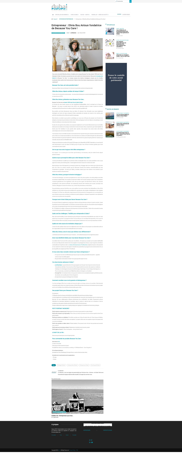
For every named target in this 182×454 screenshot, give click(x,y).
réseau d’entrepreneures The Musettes (78, 244)
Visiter (67, 435)
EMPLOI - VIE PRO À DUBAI (121, 53)
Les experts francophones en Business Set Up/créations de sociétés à (121, 44)
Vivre (61, 435)
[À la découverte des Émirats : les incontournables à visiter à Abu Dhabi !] (110, 115)
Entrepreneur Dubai (84, 365)
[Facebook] (91, 440)
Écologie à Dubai (61, 365)
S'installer (54, 435)
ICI (59, 341)
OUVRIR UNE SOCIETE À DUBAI (122, 40)
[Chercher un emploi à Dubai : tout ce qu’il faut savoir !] (110, 55)
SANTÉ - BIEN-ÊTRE (120, 28)
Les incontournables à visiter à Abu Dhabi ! (122, 115)
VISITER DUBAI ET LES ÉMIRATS (122, 113)
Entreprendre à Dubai (72, 365)
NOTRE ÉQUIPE (87, 430)
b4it (59, 450)
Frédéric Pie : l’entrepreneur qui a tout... (62, 415)
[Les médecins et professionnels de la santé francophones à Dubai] (110, 31)
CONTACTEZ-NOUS (107, 430)
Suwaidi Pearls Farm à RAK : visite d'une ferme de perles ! (123, 134)
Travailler (74, 435)
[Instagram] (90, 440)
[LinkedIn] (90, 442)
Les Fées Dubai (58, 265)
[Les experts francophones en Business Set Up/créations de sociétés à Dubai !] (110, 42)
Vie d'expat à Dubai (95, 365)
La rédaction (73, 32)
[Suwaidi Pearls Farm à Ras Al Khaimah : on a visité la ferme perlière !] (110, 133)
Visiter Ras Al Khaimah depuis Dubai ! (122, 124)
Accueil (55, 19)
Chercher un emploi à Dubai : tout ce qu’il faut (122, 55)
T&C (77, 450)
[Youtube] (92, 442)
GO (130, 1)
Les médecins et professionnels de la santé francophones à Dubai (122, 32)
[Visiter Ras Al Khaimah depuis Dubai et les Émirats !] (110, 124)
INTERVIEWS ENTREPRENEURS (66, 19)
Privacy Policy (72, 450)
